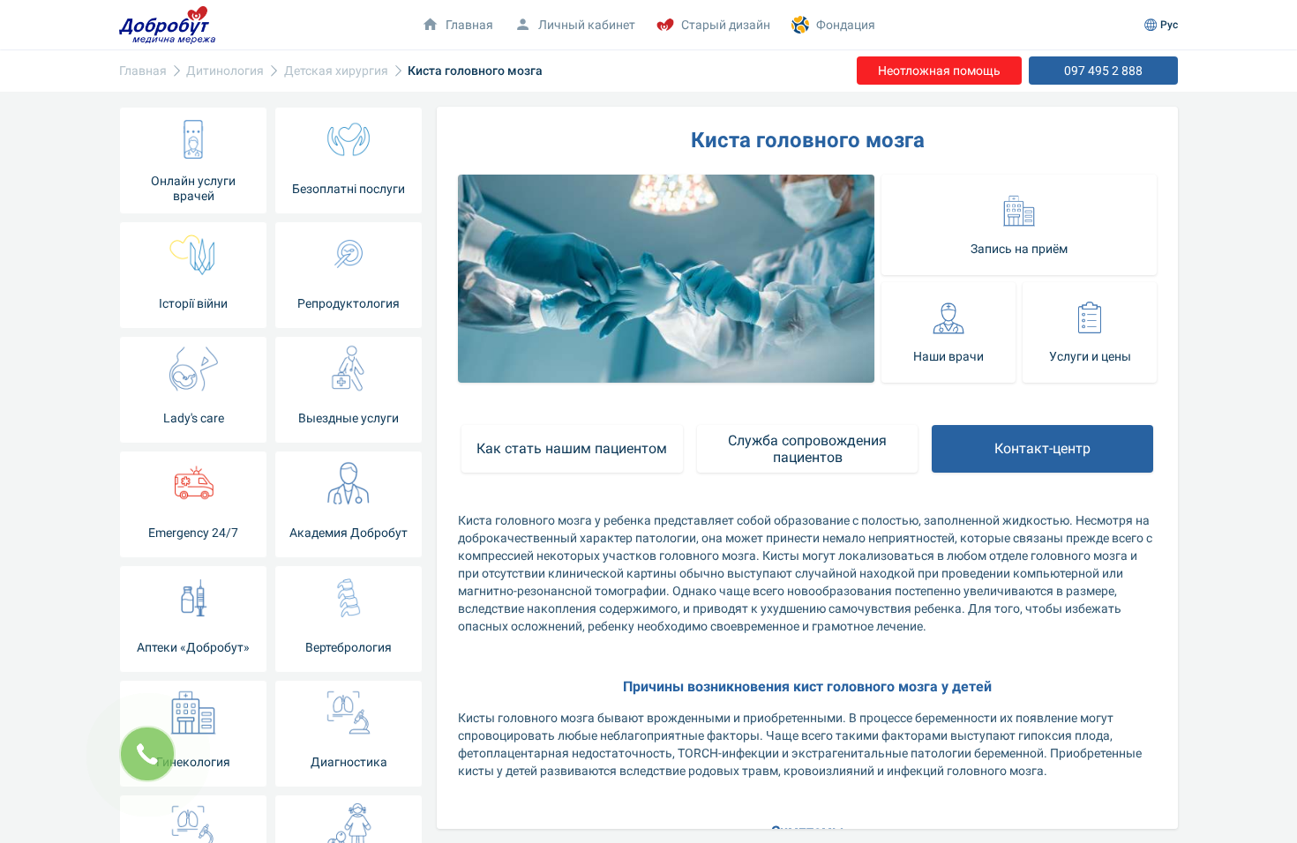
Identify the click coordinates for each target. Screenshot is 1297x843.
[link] (143, 71)
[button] (1019, 225)
